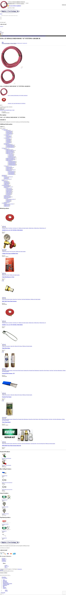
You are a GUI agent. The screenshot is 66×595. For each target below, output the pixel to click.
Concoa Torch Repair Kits (11, 171)
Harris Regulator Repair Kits (11, 161)
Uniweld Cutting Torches (9, 133)
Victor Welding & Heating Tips (10, 147)
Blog (5, 566)
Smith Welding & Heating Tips (10, 145)
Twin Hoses (5, 198)
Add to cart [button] (4, 226)
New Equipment (14, 35)
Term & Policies (4, 561)
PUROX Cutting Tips (9, 192)
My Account (3, 558)
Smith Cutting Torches (9, 132)
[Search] (1, 18)
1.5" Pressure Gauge (10, 154)
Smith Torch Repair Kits (11, 173)
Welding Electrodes (6, 202)
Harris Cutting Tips (8, 190)
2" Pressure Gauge (10, 155)
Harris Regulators (8, 140)
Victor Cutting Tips (8, 194)
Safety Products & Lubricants (43, 419)
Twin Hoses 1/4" (15, 228)
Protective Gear (6, 178)
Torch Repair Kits (8, 170)
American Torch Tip (8, 188)
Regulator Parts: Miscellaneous (10, 159)
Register (6, 590)
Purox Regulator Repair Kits (11, 162)
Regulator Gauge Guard (9, 149)
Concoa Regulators (8, 138)
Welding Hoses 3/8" (6, 206)
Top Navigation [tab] (4, 578)
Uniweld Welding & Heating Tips (10, 146)
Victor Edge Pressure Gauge (11, 157)
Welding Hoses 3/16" (6, 205)
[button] (1, 13)
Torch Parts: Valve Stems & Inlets (10, 169)
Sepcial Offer (3, 592)
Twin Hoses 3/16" (8, 200)
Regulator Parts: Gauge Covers (10, 152)
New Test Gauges (6, 143)
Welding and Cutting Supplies (5, 185)
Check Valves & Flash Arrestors (8, 176)
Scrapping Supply (4, 180)
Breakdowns (35, 35)
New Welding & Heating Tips (7, 144)
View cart (1, 572)
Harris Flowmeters (8, 135)
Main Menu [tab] (4, 577)
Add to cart (64, 4)
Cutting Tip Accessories (6, 346)
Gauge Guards (6, 177)
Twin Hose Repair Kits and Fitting (10, 199)
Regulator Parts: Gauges (9, 153)
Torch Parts (19, 299)
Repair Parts (10, 35)
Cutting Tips (5, 187)
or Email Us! (1, 26)
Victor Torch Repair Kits (11, 174)
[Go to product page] (34, 218)
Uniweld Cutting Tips (8, 193)
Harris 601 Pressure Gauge (11, 156)
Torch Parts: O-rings (8, 168)
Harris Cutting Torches (9, 131)
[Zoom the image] (33, 542)
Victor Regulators (8, 142)
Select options (4, 249)
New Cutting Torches (6, 130)
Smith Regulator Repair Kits (11, 163)
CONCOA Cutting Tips (9, 189)
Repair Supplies (4, 175)
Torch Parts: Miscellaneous (9, 167)
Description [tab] (4, 111)
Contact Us (44, 35)
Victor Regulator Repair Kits (11, 165)
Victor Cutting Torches (9, 134)
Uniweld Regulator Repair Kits (12, 164)
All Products (6, 35)
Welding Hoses (6, 184)
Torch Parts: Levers (8, 166)
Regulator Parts (26, 370)
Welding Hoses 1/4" (6, 204)
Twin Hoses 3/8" (8, 201)
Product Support (4, 560)
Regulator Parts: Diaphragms (9, 151)
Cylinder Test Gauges (6, 195)
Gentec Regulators (8, 139)
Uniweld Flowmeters (8, 137)
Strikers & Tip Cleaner (7, 197)
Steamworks (20, 569)
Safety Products (6, 181)
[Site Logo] (10, 12)
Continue (5, 572)
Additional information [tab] (5, 112)
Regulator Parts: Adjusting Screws (10, 150)
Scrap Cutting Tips (6, 182)
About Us (40, 35)
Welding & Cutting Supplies (22, 35)
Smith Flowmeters (8, 136)
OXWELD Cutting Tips (9, 191)
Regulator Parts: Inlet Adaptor (9, 158)
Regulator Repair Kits (8, 160)
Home (3, 35)
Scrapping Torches (6, 183)
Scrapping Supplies (30, 35)
